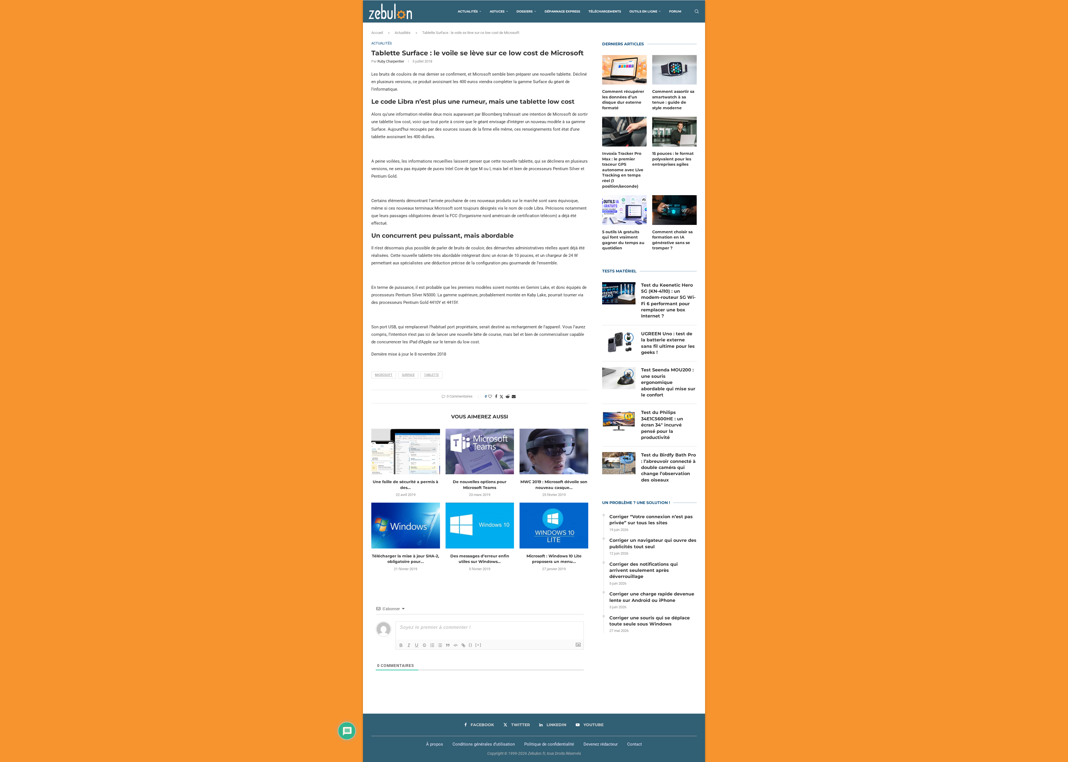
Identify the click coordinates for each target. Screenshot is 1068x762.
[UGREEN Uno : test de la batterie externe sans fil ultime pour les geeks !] (619, 342)
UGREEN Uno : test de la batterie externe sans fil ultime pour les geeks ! (668, 343)
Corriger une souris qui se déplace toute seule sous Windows (649, 621)
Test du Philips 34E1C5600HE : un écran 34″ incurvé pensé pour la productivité (662, 425)
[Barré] (424, 645)
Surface (408, 375)
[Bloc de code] (455, 645)
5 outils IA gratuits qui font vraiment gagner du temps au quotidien (623, 240)
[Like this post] (490, 396)
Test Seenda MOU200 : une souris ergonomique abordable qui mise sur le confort (668, 382)
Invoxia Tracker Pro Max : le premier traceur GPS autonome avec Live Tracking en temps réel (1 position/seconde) (622, 170)
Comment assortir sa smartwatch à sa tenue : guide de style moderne (673, 99)
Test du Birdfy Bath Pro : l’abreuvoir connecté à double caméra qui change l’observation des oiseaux (668, 467)
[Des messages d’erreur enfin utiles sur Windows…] (480, 525)
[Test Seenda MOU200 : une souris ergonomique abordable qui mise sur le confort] (619, 378)
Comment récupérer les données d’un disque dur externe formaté (623, 99)
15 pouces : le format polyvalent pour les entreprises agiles (673, 159)
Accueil (377, 33)
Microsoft (383, 375)
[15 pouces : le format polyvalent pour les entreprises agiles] (674, 132)
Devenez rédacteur (601, 744)
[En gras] (401, 645)
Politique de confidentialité (549, 744)
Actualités (468, 11)
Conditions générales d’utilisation (484, 744)
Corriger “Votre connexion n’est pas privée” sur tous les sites (651, 519)
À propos (434, 744)
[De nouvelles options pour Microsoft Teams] (480, 451)
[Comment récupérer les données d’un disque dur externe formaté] (624, 70)
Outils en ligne (643, 11)
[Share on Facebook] (496, 396)
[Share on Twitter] (501, 396)
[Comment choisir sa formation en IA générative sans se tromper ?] (674, 210)
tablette (431, 375)
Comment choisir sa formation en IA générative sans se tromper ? (672, 240)
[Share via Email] (514, 396)
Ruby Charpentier (390, 61)
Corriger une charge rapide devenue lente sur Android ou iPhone (651, 597)
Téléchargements (605, 11)
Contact (634, 744)
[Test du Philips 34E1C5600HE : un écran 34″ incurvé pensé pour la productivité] (619, 420)
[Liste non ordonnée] (440, 645)
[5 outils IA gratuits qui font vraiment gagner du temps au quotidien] (624, 210)
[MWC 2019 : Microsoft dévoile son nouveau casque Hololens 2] (554, 451)
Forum (675, 11)
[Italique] (409, 645)
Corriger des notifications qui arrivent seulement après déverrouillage (643, 570)
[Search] (696, 11)
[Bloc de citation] (448, 645)
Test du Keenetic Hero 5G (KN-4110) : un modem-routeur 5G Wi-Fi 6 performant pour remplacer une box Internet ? (668, 300)
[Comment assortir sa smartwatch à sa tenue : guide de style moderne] (674, 70)
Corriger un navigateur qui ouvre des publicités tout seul (652, 543)
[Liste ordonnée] (432, 645)
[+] (478, 645)
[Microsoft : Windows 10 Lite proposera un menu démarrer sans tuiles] (554, 525)
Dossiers (524, 11)
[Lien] (463, 645)
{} (471, 645)
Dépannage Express (562, 11)
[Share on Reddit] (508, 396)
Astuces (497, 11)
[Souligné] (417, 645)
